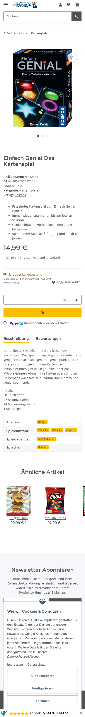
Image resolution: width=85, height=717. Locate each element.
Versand (39, 257)
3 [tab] (47, 136)
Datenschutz (36, 664)
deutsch (42, 447)
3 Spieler (57, 430)
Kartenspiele (29, 190)
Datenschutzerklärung (23, 583)
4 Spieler (71, 430)
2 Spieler (43, 430)
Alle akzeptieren (42, 676)
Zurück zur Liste (17, 33)
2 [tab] (42, 136)
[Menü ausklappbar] (5, 2)
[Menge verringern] (8, 299)
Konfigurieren (42, 688)
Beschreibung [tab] (16, 339)
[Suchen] (76, 16)
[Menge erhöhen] (76, 299)
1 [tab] (38, 136)
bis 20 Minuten (46, 439)
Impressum (15, 664)
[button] (60, 4)
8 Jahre (42, 422)
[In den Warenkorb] (6, 46)
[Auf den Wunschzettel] (72, 57)
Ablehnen (42, 701)
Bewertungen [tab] (48, 339)
